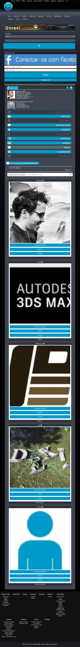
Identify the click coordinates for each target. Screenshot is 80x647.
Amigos (67, 147)
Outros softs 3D (9, 632)
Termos (18, 1)
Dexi (39, 425)
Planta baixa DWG (60, 609)
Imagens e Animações (36, 621)
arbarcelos (39, 180)
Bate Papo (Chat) (63, 125)
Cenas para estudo (60, 601)
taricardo (39, 507)
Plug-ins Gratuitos (60, 612)
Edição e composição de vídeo (8, 636)
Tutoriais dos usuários (9, 621)
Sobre (13, 1)
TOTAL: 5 (68, 170)
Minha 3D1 (16, 16)
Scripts (60, 605)
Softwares (60, 615)
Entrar (67, 1)
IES (60, 598)
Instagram (53, 1)
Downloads (57, 16)
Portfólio (65, 116)
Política (23, 1)
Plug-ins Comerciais (60, 614)
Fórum (18, 19)
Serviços (41, 16)
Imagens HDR (60, 608)
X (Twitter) (46, 1)
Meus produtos (63, 134)
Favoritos (66, 130)
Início (9, 16)
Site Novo (36, 627)
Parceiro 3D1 (64, 156)
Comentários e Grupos (36, 624)
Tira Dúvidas (36, 623)
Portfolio (40, 253)
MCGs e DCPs (60, 596)
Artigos (50, 596)
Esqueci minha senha (46, 83)
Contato (25, 19)
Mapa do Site (5, 594)
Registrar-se (60, 1)
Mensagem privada (62, 112)
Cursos (24, 16)
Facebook (29, 1)
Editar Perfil (64, 121)
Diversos (36, 626)
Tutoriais (67, 16)
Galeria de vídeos (23, 623)
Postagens (65, 139)
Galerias (10, 19)
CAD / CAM (9, 635)
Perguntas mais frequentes (8, 630)
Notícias (49, 16)
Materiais (60, 604)
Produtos (32, 16)
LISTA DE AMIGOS (15, 168)
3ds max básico (8, 626)
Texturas (60, 599)
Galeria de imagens (23, 621)
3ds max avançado (8, 624)
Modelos (33, 598)
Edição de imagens (8, 633)
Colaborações (63, 152)
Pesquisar (8, 33)
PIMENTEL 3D (39, 343)
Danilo (39, 262)
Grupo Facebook (38, 1)
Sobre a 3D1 (6, 596)
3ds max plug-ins (9, 623)
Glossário (8, 627)
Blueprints (60, 607)
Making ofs (8, 629)
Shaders (60, 611)
